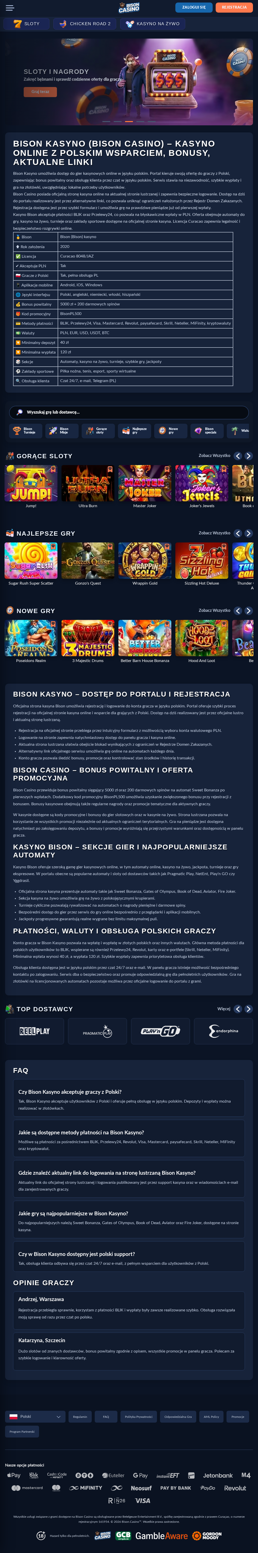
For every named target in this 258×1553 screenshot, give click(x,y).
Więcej (223, 1009)
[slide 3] (129, 121)
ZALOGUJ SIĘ (194, 7)
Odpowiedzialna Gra (178, 1416)
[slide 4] (140, 121)
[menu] (10, 8)
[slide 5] (152, 121)
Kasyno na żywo (158, 23)
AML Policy (211, 1416)
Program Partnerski (22, 1431)
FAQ (106, 1416)
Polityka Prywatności (138, 1416)
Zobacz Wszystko (214, 456)
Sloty (32, 23)
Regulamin (80, 1416)
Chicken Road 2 (90, 23)
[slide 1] (106, 121)
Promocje (238, 1416)
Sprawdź (40, 92)
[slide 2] (118, 121)
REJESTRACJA (234, 7)
